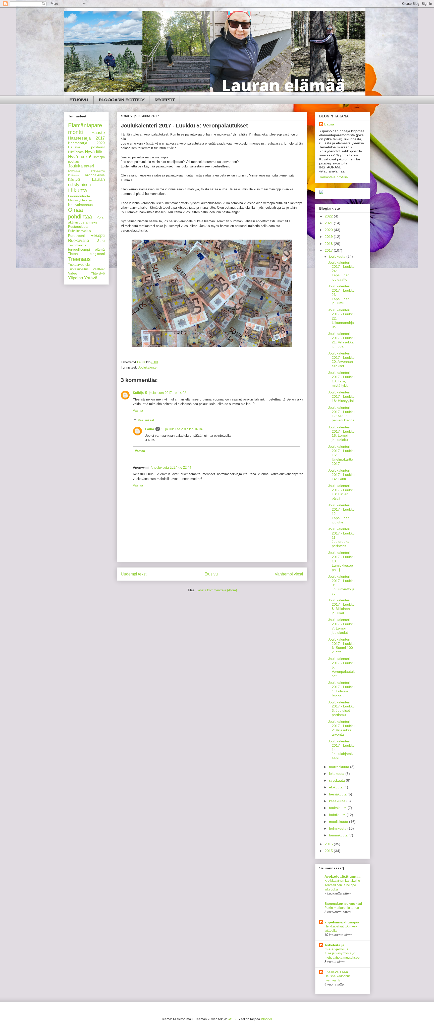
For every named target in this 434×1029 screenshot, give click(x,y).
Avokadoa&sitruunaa (342, 876)
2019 (329, 237)
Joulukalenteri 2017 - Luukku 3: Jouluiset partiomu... (341, 708)
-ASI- (232, 1019)
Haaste (98, 132)
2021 (329, 223)
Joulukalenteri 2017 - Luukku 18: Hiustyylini (341, 396)
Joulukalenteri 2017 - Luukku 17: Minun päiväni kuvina (341, 414)
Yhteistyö (98, 273)
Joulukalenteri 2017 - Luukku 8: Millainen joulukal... (341, 606)
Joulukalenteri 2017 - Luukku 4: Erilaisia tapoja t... (341, 689)
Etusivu (211, 574)
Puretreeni (76, 236)
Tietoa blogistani (86, 254)
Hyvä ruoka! (79, 156)
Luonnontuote (79, 196)
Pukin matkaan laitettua (341, 908)
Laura (149, 429)
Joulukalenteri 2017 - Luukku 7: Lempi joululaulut (341, 626)
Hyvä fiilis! (95, 151)
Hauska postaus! (86, 147)
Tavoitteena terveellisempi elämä (86, 247)
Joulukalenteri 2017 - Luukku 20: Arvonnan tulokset (341, 359)
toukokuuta (338, 808)
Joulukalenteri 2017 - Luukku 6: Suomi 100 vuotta (341, 645)
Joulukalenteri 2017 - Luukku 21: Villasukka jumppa (341, 340)
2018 (329, 244)
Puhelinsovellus (79, 231)
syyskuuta (337, 780)
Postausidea (78, 227)
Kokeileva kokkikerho (86, 170)
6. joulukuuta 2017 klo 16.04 (181, 429)
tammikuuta (339, 835)
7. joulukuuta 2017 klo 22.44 (170, 467)
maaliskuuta (339, 822)
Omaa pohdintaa (80, 213)
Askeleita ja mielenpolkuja (336, 947)
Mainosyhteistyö (80, 200)
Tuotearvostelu (79, 264)
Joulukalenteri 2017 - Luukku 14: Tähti (341, 474)
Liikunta (77, 190)
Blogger (266, 1019)
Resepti (97, 235)
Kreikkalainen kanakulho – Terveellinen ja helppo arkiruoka (343, 885)
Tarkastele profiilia (333, 177)
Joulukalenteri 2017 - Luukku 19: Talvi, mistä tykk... (341, 379)
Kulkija (138, 393)
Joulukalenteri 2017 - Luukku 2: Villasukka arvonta (341, 728)
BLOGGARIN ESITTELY (121, 100)
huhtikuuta (338, 815)
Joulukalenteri (148, 367)
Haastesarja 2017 (86, 138)
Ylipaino (75, 278)
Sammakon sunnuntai (343, 904)
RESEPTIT (164, 100)
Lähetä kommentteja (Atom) (216, 590)
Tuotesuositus (78, 269)
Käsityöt (74, 180)
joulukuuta (337, 256)
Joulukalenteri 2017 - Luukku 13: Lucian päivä (341, 492)
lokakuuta (337, 774)
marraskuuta (339, 767)
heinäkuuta (338, 794)
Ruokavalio (78, 240)
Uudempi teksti (134, 574)
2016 (329, 844)
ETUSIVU (79, 100)
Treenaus (79, 259)
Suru (101, 241)
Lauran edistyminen (86, 182)
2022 (329, 216)
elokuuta (336, 787)
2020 (329, 230)
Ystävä (90, 278)
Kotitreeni (73, 175)
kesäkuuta (337, 801)
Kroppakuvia (95, 175)
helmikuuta (338, 828)
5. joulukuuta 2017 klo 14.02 (165, 393)
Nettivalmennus (80, 205)
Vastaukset (146, 420)
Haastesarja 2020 (86, 143)
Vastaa (138, 410)
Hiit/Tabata (76, 152)
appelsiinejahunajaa (341, 922)
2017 (329, 250)
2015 (329, 851)
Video (72, 273)
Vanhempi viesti (289, 574)
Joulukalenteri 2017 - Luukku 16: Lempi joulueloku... (341, 433)
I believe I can (336, 972)
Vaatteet (99, 269)
